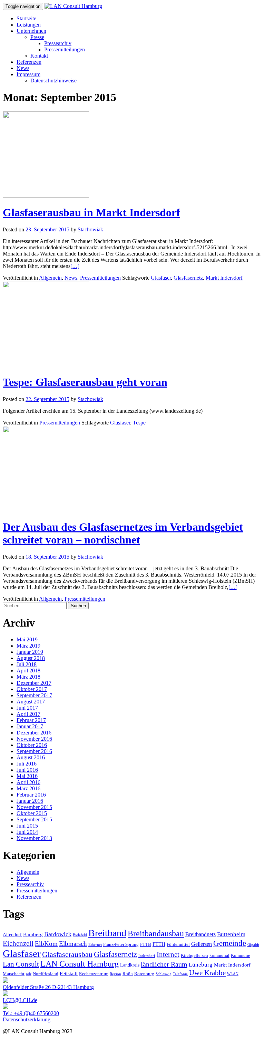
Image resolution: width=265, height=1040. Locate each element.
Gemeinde (229, 943)
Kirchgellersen (194, 955)
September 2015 (34, 819)
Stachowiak (90, 229)
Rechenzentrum (93, 973)
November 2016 (34, 739)
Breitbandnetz (200, 934)
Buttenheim (231, 934)
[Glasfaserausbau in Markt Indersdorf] (46, 196)
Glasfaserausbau (67, 954)
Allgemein (50, 278)
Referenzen (29, 62)
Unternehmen (31, 31)
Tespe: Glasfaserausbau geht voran (85, 382)
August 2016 (31, 757)
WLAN (232, 974)
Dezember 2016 (34, 733)
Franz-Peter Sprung (121, 944)
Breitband (107, 933)
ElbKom (46, 943)
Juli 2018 (27, 664)
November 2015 (34, 807)
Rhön (127, 973)
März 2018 (28, 677)
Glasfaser (161, 278)
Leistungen (29, 25)
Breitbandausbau (156, 933)
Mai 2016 (27, 776)
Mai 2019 (27, 639)
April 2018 (28, 670)
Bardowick (57, 934)
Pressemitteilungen (64, 49)
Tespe (139, 423)
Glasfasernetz (188, 278)
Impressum (28, 74)
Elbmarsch (73, 943)
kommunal (219, 955)
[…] (74, 266)
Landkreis (129, 965)
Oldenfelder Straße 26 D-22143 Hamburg (48, 987)
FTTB (145, 944)
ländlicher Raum (164, 964)
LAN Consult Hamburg (79, 963)
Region (115, 974)
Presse (37, 37)
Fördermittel (178, 944)
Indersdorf (146, 956)
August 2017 (31, 701)
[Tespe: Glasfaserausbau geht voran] (46, 365)
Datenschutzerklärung (26, 1019)
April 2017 (28, 714)
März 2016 (28, 788)
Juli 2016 (27, 764)
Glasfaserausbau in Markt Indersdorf (91, 212)
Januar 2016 (30, 801)
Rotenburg (144, 973)
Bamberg (33, 934)
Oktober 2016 (32, 745)
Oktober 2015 (32, 813)
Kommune (240, 955)
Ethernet (95, 945)
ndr (28, 974)
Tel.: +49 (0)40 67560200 (31, 1013)
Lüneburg (201, 964)
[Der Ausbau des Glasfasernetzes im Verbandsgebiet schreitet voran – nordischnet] (46, 510)
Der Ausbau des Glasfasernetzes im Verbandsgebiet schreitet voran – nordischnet (123, 533)
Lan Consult (21, 964)
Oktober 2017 (32, 689)
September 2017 (34, 695)
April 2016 (28, 782)
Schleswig (163, 974)
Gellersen (201, 944)
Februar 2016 (31, 795)
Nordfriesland (45, 973)
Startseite (26, 18)
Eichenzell (18, 943)
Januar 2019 (30, 652)
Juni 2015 (27, 826)
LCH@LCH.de (20, 1000)
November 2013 (34, 838)
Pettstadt (69, 973)
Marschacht (13, 973)
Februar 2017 (31, 720)
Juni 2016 (27, 770)
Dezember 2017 (34, 683)
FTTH (159, 944)
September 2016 (34, 751)
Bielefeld (80, 935)
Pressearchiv (57, 43)
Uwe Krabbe (207, 973)
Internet (168, 954)
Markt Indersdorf (224, 278)
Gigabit (253, 945)
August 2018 (31, 658)
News (23, 68)
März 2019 (28, 646)
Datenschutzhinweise (53, 80)
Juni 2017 (27, 708)
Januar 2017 (30, 726)
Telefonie (180, 974)
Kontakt (39, 56)
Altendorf (12, 934)
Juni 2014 (27, 832)
